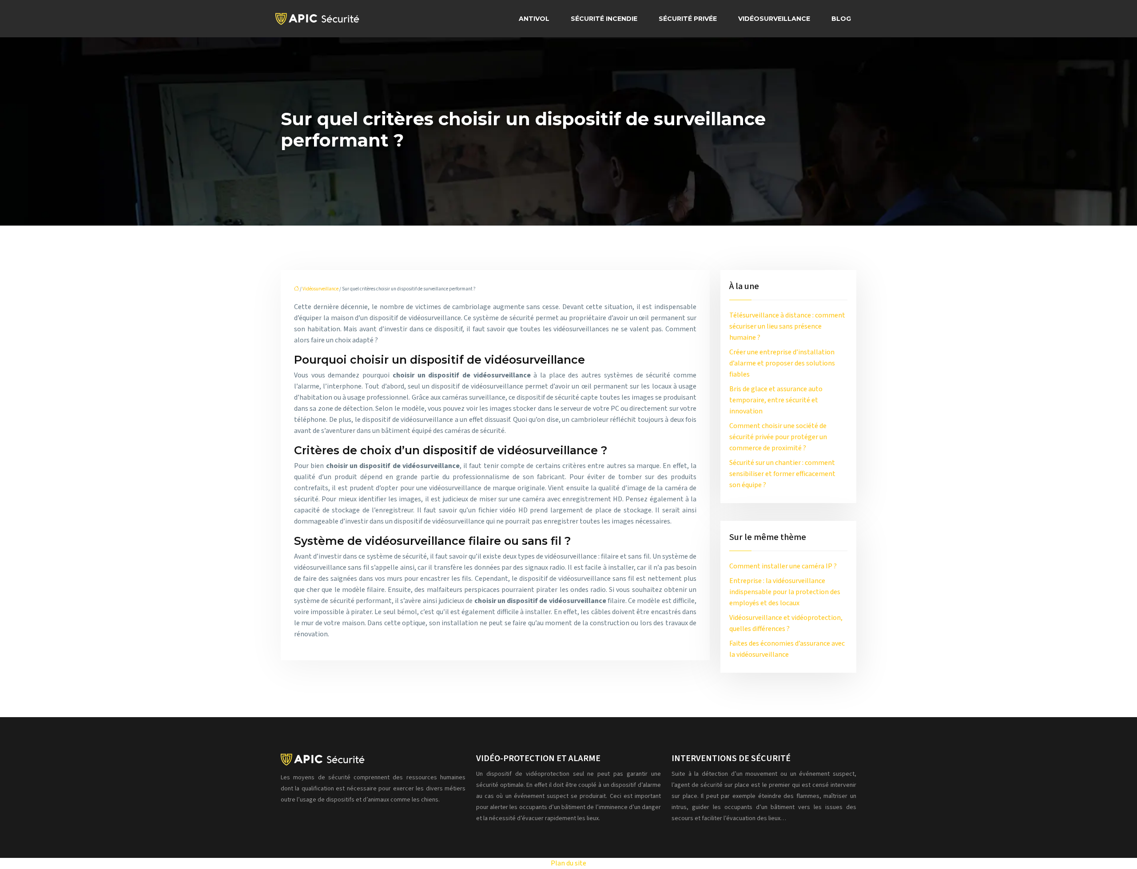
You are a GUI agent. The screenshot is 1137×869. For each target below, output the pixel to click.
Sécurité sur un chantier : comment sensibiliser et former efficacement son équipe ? (782, 474)
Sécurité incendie (604, 19)
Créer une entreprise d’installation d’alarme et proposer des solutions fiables (782, 363)
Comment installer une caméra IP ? (783, 566)
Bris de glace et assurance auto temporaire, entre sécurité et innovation (776, 400)
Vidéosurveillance (774, 19)
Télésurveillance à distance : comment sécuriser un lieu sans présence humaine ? (787, 326)
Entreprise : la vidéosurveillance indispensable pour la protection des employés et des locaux (784, 592)
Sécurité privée (688, 19)
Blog (841, 19)
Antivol (534, 19)
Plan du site (568, 863)
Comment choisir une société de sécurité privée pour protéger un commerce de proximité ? (778, 437)
